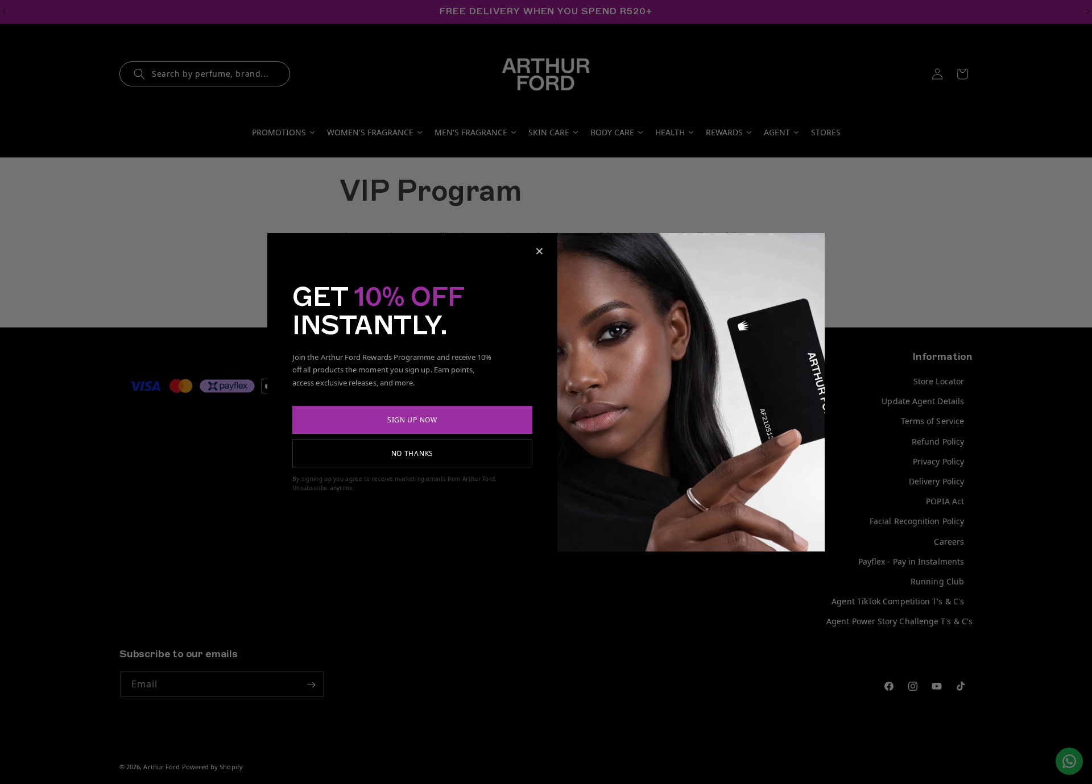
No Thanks (412, 453)
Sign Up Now (412, 420)
